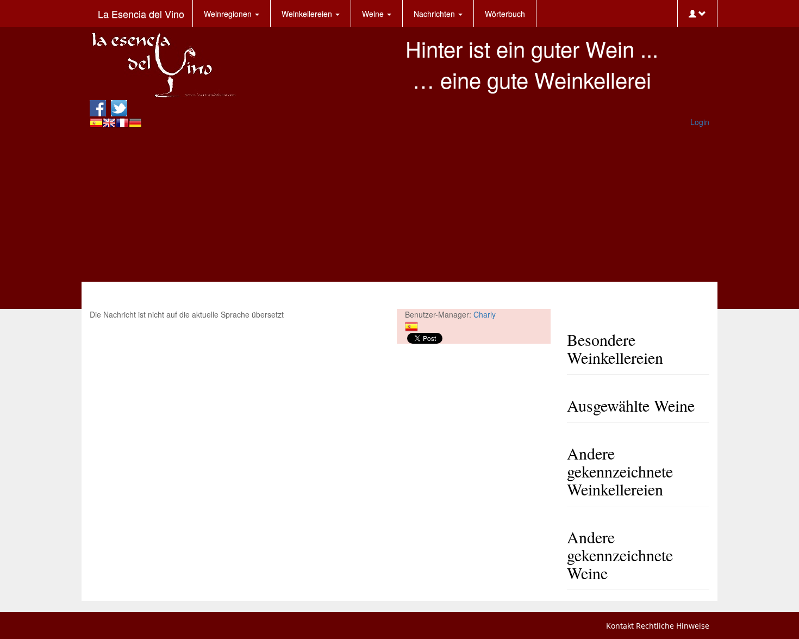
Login (699, 121)
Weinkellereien (308, 13)
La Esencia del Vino (141, 14)
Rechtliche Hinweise (672, 626)
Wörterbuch (505, 13)
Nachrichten (435, 13)
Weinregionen (229, 13)
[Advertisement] (399, 205)
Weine (374, 13)
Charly (484, 314)
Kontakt (620, 626)
